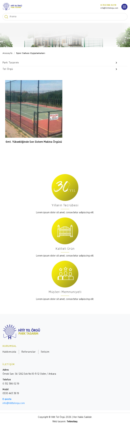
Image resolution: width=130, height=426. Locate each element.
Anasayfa (8, 53)
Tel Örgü (8, 69)
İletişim (45, 352)
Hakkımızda (9, 352)
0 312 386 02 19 (108, 5)
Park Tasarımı (11, 63)
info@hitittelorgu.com (109, 8)
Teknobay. (72, 421)
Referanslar (28, 352)
